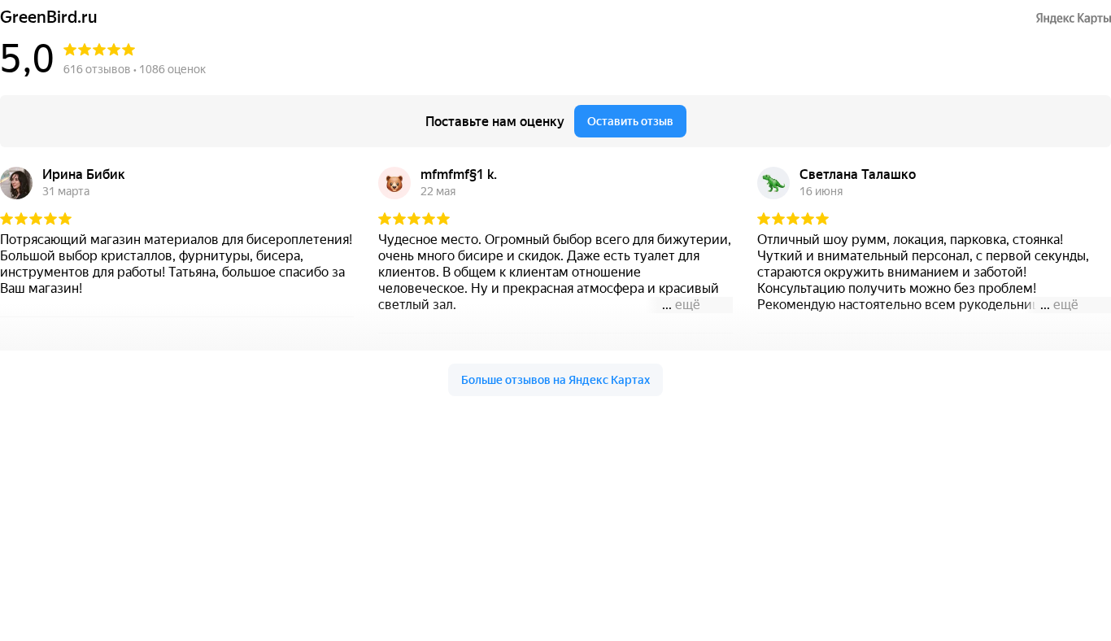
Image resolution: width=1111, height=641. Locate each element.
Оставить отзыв (630, 121)
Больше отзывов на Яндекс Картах (555, 379)
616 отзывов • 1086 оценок (134, 69)
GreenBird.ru (49, 17)
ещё (687, 304)
